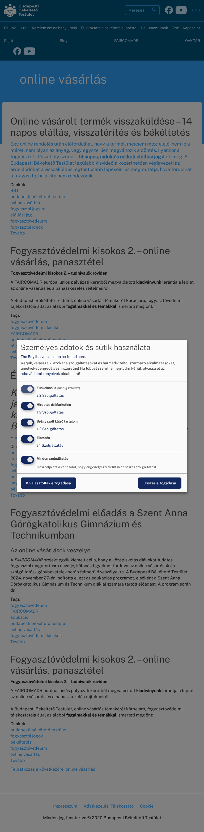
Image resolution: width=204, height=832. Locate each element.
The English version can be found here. (53, 357)
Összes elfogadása (159, 483)
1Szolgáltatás (50, 445)
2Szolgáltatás (50, 395)
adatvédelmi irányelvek (40, 374)
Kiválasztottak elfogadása (48, 483)
